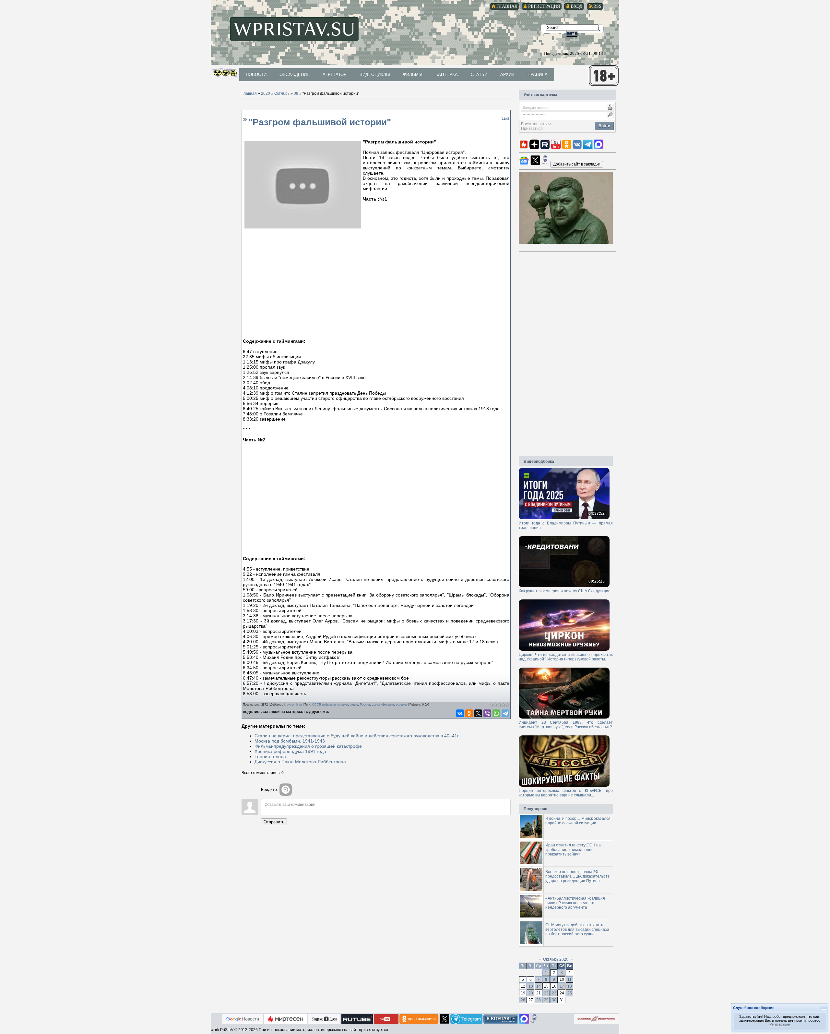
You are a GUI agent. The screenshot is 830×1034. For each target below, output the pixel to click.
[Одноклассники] (469, 713)
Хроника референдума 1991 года (290, 751)
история (401, 704)
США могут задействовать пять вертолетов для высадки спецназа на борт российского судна (577, 929)
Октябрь (282, 93)
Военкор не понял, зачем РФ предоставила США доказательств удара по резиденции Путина (577, 876)
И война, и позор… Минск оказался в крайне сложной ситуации (578, 820)
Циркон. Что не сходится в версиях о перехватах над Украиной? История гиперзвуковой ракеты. (566, 656)
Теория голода (270, 756)
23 (554, 993)
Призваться (532, 128)
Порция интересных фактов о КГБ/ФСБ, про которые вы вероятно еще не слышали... (566, 792)
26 (523, 1000)
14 (538, 986)
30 (554, 1000)
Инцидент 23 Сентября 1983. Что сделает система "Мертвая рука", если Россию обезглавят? (566, 724)
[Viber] (487, 713)
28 (538, 1000)
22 (546, 993)
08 (296, 93)
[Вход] (285, 789)
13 (530, 986)
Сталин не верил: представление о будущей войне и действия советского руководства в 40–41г (357, 735)
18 (569, 986)
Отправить (274, 821)
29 (546, 1000)
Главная (249, 93)
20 (530, 993)
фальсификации (383, 704)
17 (562, 986)
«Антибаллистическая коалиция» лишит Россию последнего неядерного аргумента (576, 903)
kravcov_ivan (293, 704)
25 (569, 993)
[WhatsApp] (496, 713)
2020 (265, 93)
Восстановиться (536, 124)
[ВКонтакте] (460, 713)
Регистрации (779, 1024)
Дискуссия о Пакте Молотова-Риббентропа (300, 761)
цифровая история (335, 704)
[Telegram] (505, 713)
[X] (478, 713)
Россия (365, 704)
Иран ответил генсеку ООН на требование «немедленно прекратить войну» (573, 849)
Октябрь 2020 (555, 959)
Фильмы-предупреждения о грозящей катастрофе (308, 746)
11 (569, 979)
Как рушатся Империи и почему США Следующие (565, 591)
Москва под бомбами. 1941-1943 (290, 741)
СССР (316, 704)
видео (354, 704)
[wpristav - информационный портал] (577, 164)
